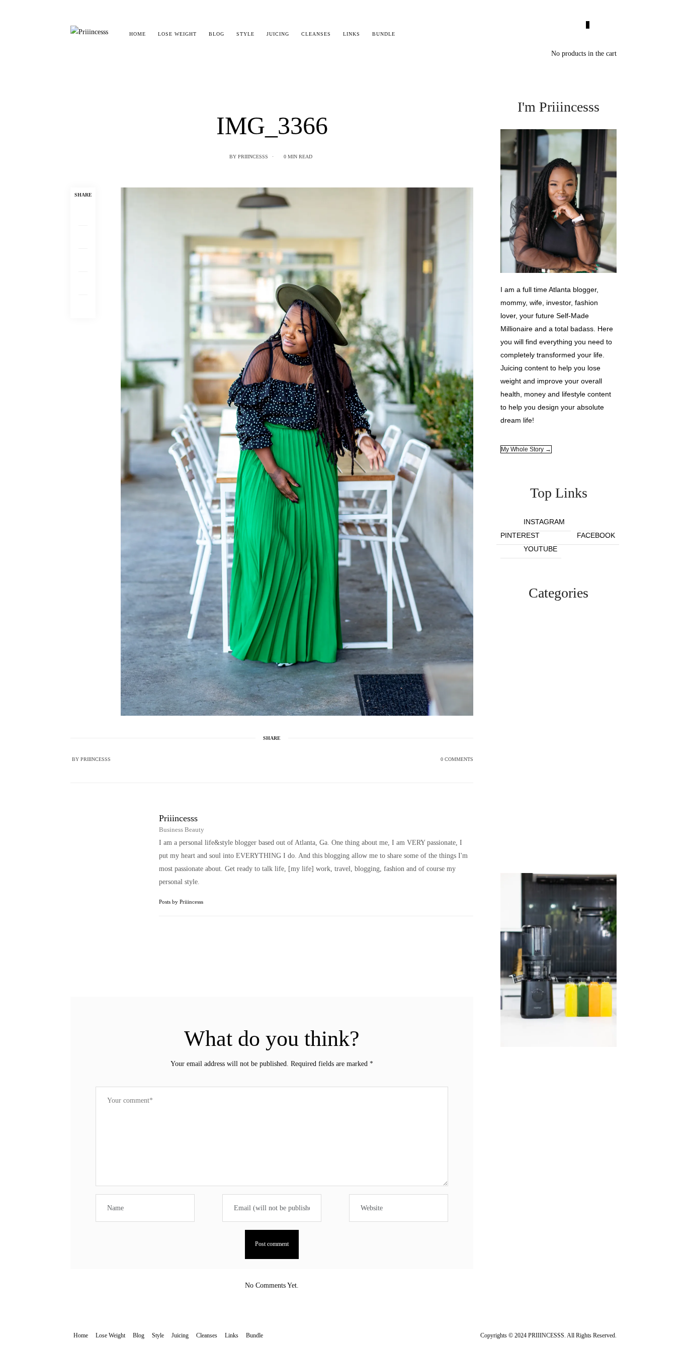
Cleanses (316, 34)
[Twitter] (83, 237)
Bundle (383, 34)
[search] (410, 34)
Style (245, 34)
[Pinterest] (83, 260)
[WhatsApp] (83, 283)
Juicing (278, 34)
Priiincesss (253, 156)
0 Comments (457, 759)
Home (137, 34)
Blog (216, 34)
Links (351, 34)
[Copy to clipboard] (83, 306)
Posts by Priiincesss (182, 902)
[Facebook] (83, 214)
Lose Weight (177, 34)
